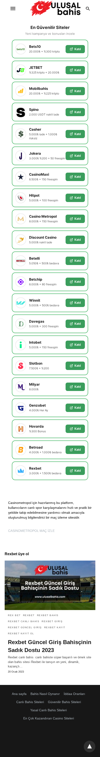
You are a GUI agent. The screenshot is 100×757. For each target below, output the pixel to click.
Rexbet (29, 615)
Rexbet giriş (52, 621)
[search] (87, 8)
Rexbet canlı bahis (23, 621)
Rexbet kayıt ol (21, 633)
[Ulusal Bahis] (55, 8)
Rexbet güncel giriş (25, 627)
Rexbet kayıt (54, 627)
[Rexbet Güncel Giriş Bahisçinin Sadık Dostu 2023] (50, 585)
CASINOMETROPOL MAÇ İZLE (31, 531)
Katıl (77, 49)
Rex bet (14, 615)
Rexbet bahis (48, 615)
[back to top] (89, 746)
